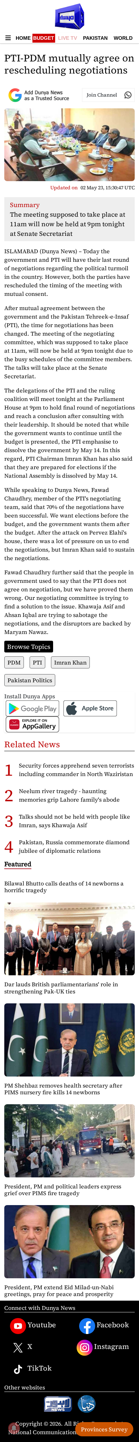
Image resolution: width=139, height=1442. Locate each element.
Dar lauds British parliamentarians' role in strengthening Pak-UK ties (61, 987)
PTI (37, 662)
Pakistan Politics (29, 680)
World (123, 38)
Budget (43, 38)
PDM (14, 662)
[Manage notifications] (14, 1428)
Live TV (67, 38)
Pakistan (95, 38)
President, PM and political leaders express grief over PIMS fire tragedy (62, 1189)
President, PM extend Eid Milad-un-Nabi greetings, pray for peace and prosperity (59, 1290)
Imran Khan (70, 662)
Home (23, 38)
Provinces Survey (104, 1429)
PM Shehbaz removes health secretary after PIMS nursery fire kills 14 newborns (63, 1089)
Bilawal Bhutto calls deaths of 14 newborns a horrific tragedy (64, 886)
